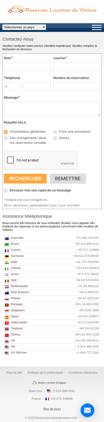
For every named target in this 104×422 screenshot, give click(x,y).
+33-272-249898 (61, 398)
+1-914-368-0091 (63, 391)
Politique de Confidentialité (45, 372)
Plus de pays (52, 409)
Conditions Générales (83, 372)
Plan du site (14, 372)
